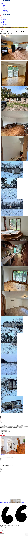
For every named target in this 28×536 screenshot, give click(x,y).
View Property (3, 454)
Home (2, 3)
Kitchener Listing (3, 495)
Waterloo (4, 7)
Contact (2, 12)
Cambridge (4, 8)
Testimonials (4, 5)
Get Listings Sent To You (5, 11)
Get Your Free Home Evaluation (6, 25)
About (2, 17)
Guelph (3, 6)
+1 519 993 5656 (2, 488)
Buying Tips (2, 480)
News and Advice (3, 22)
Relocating (4, 4)
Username (1, 530)
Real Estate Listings (3, 19)
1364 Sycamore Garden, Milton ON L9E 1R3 (6, 465)
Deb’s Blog (4, 9)
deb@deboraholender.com (3, 491)
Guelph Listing (3, 494)
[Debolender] (5, 2)
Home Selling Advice (5, 24)
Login (0, 532)
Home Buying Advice (5, 10)
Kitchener (4, 20)
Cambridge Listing (3, 496)
